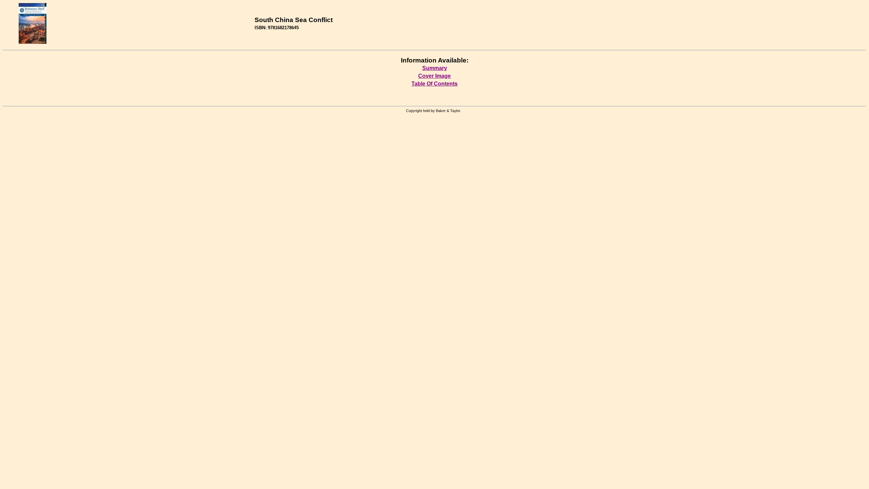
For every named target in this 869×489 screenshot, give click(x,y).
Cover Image (434, 76)
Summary (434, 68)
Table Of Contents (434, 84)
